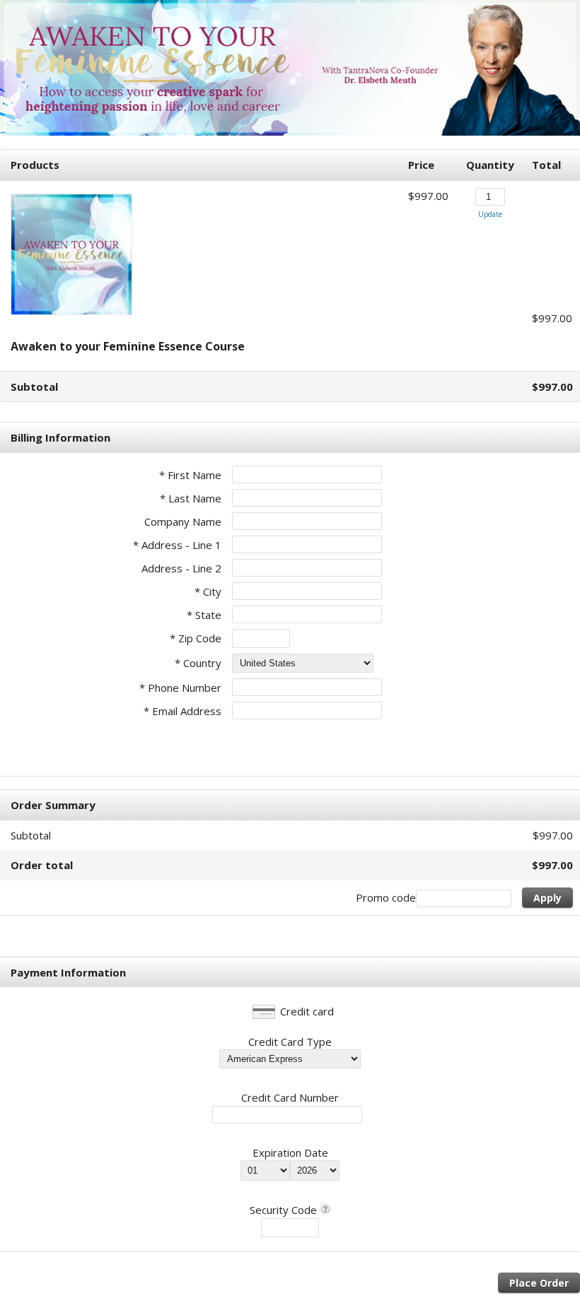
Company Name (182, 521)
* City (208, 591)
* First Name (190, 475)
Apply (547, 897)
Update (490, 214)
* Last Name (190, 498)
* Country (198, 663)
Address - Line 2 (181, 568)
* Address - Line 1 (177, 545)
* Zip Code (195, 638)
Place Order (539, 1283)
